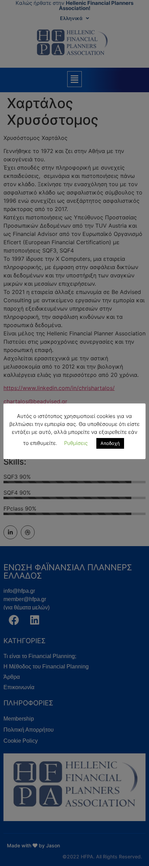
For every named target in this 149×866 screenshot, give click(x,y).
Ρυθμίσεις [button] (76, 443)
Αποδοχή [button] (110, 443)
